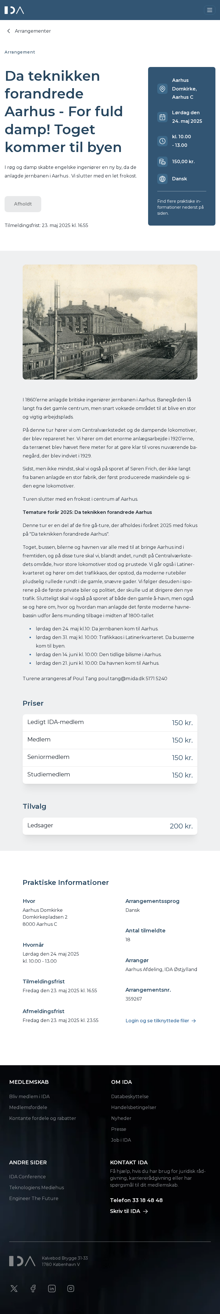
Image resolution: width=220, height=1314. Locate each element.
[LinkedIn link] (52, 1288)
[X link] (14, 1288)
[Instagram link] (71, 1288)
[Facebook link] (33, 1288)
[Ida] (15, 10)
